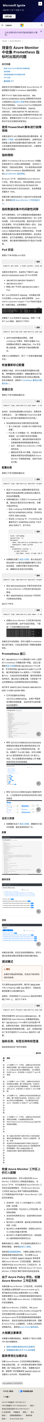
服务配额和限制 (14, 1251)
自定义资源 (19, 102)
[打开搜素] (41, 25)
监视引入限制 (25, 1246)
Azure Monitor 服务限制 (14, 173)
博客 (24, 1412)
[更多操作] (40, 41)
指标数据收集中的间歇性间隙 (14, 74)
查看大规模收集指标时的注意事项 (20, 1346)
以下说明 (9, 139)
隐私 (31, 1405)
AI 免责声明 (6, 1412)
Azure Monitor (15, 41)
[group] (22, 265)
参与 (32, 1412)
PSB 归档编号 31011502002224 (13, 1405)
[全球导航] (2, 25)
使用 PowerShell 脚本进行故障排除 (17, 68)
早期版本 (16, 1412)
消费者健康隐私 (15, 1415)
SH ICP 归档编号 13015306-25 (13, 1402)
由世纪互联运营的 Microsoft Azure (15, 1409)
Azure (4, 41)
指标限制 (7, 71)
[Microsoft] (22, 25)
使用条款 (29, 1415)
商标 (3, 1419)
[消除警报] (40, 4)
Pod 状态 (7, 77)
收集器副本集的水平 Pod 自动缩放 (20, 1350)
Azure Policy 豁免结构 (28, 1327)
